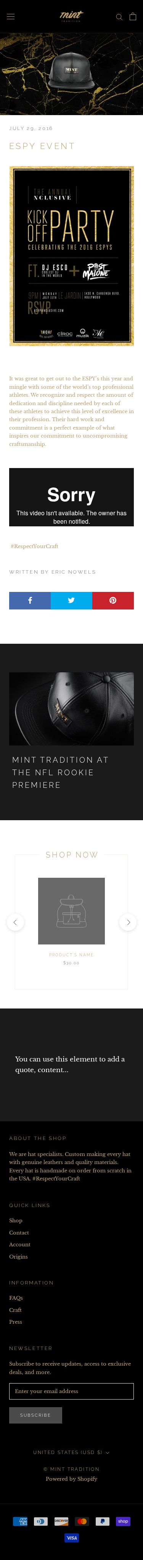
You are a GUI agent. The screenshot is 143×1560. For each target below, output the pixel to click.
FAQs (16, 1298)
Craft (15, 1310)
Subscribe (35, 1415)
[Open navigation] (10, 16)
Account (20, 1244)
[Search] (119, 16)
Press (15, 1322)
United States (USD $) (68, 1452)
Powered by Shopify (71, 1479)
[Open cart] (133, 16)
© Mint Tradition (71, 1469)
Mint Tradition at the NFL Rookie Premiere (60, 772)
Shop (15, 1220)
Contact (19, 1233)
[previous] (15, 922)
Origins (18, 1257)
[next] (127, 922)
